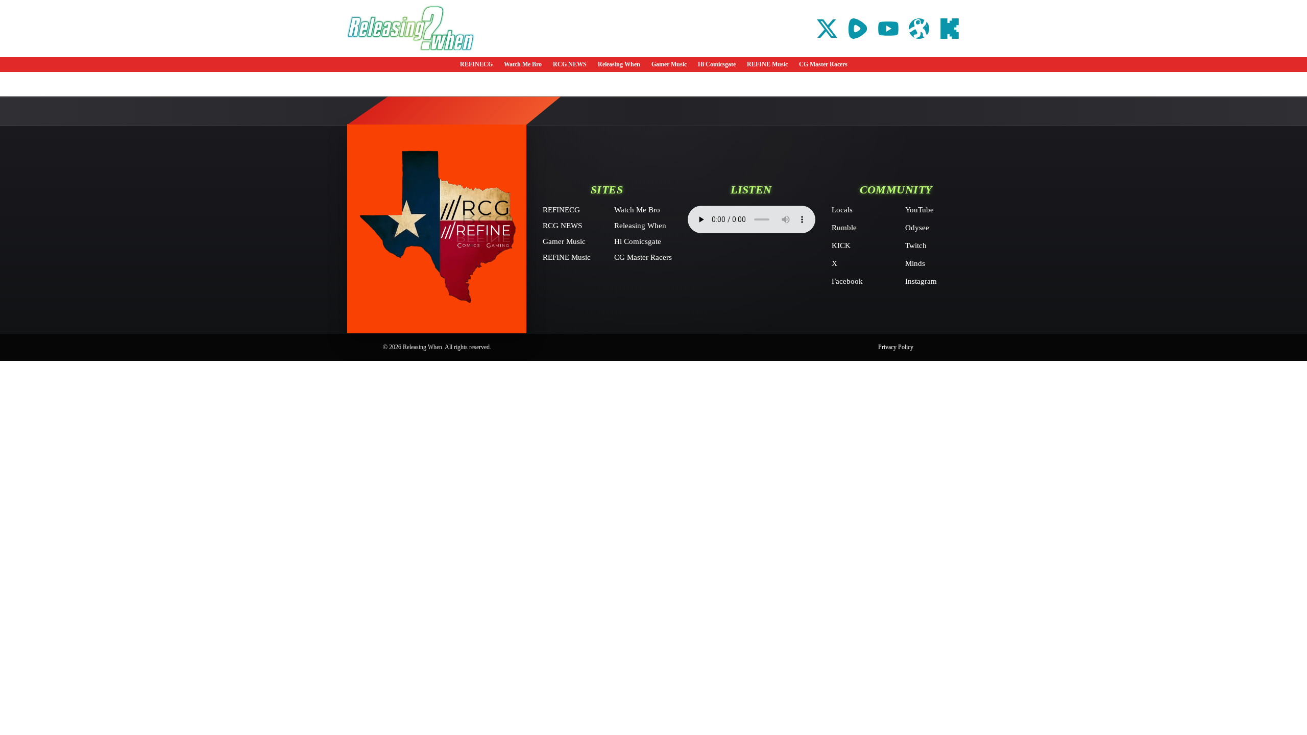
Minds (915, 263)
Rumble (844, 228)
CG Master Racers (823, 64)
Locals (842, 210)
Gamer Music (669, 64)
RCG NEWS (570, 64)
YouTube (919, 210)
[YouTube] (888, 28)
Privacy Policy (895, 347)
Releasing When (619, 64)
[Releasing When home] (436, 228)
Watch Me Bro (523, 64)
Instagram (921, 281)
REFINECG (476, 64)
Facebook (847, 281)
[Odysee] (919, 28)
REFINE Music (767, 64)
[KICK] (949, 28)
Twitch (916, 245)
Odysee (917, 228)
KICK (841, 245)
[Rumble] (858, 28)
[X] (827, 28)
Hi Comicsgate (717, 64)
